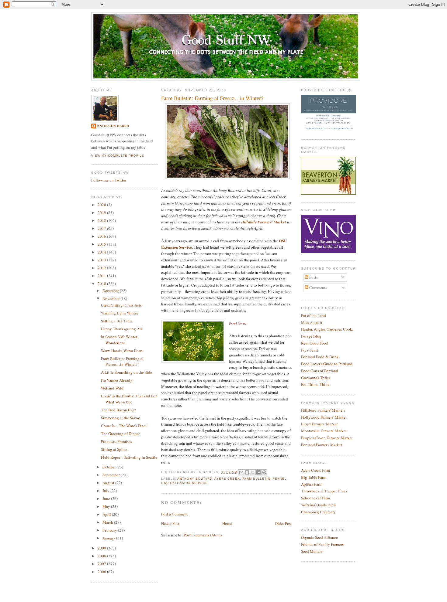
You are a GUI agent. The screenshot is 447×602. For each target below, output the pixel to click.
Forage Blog (311, 336)
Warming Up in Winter (119, 313)
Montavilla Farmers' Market (324, 431)
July (106, 490)
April (107, 514)
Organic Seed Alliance (319, 537)
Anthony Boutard (194, 478)
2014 (102, 252)
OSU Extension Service (184, 483)
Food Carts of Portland (319, 370)
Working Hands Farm (318, 505)
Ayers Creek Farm (315, 470)
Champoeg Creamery (318, 512)
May (106, 506)
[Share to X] (253, 472)
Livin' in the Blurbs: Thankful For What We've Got (129, 399)
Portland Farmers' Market (321, 444)
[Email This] (241, 472)
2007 (102, 563)
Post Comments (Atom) (203, 535)
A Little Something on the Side (126, 372)
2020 (102, 204)
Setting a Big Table (117, 321)
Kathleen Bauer (113, 126)
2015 (102, 244)
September (111, 475)
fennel (280, 478)
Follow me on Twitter (108, 180)
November (111, 298)
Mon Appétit (311, 322)
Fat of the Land (313, 315)
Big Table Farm (313, 477)
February (110, 530)
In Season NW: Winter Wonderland (119, 339)
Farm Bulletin (256, 478)
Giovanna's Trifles (315, 377)
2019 (102, 212)
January (109, 538)
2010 (102, 283)
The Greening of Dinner (120, 433)
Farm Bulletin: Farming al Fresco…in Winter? (122, 361)
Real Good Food (314, 343)
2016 (102, 236)
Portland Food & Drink (320, 356)
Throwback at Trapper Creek (324, 491)
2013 (102, 260)
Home (227, 523)
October (109, 467)
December (111, 290)
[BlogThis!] (247, 472)
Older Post (283, 523)
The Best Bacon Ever (118, 410)
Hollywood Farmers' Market (324, 417)
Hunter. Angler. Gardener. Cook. (327, 329)
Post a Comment (174, 514)
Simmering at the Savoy (120, 417)
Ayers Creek (227, 478)
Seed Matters (311, 551)
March (108, 522)
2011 (102, 275)
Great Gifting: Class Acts (121, 305)
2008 (102, 556)
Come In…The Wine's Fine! (124, 425)
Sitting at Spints (114, 449)
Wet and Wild (112, 388)
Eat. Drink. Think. (316, 384)
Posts (313, 277)
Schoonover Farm (315, 498)
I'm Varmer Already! (117, 380)
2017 (102, 228)
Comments (317, 287)
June (106, 498)
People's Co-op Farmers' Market (327, 437)
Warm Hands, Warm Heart (122, 350)
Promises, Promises (116, 441)
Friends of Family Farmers (322, 544)
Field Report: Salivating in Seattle (129, 457)
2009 (102, 548)
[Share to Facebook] (258, 472)
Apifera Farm (311, 484)
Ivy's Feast (309, 350)
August (108, 482)
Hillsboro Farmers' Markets (323, 410)
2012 (102, 267)
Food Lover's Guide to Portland (326, 363)
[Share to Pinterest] (264, 472)
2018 (102, 220)
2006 (102, 571)
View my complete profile (117, 155)
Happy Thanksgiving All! (122, 329)
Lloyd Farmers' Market (319, 424)
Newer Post (170, 523)
